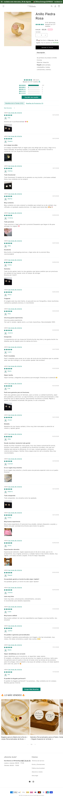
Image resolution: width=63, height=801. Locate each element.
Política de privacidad (38, 768)
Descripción (41, 52)
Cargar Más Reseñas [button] (31, 689)
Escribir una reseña (31, 97)
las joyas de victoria (15, 112)
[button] (3, 6)
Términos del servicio (38, 760)
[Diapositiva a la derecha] (35, 744)
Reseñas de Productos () (34, 103)
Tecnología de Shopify (38, 795)
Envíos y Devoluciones (38, 764)
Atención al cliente (37, 772)
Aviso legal (35, 775)
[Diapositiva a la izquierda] (28, 744)
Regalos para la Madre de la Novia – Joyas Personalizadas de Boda (14, 738)
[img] (31, 80)
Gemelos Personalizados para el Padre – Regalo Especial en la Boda (44, 738)
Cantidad (38, 32)
